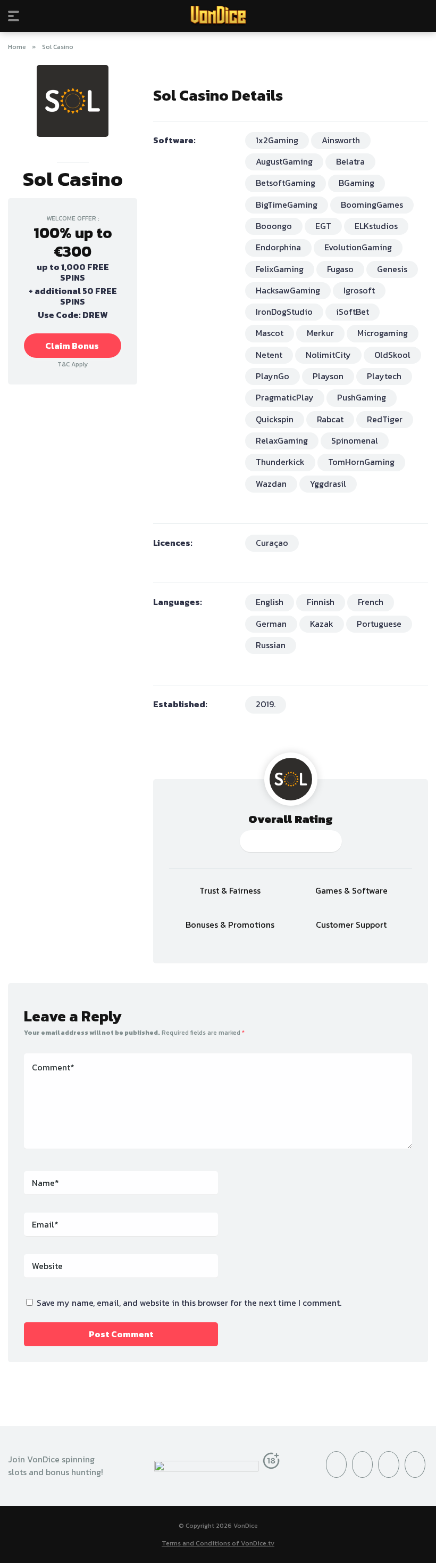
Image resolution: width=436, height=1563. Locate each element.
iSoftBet (352, 311)
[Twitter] (336, 1464)
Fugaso (340, 269)
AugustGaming (284, 161)
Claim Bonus (72, 345)
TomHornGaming (361, 461)
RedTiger (385, 419)
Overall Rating (290, 819)
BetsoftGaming (285, 182)
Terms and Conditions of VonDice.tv (218, 1543)
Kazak (321, 623)
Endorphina (278, 247)
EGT (323, 225)
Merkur (320, 332)
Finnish (320, 601)
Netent (269, 354)
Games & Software (351, 891)
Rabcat (330, 419)
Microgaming (382, 332)
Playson (328, 376)
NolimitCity (328, 354)
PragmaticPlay (285, 397)
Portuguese (379, 623)
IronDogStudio (284, 311)
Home (17, 47)
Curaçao (272, 542)
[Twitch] (415, 1464)
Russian (271, 645)
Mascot (269, 332)
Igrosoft (359, 290)
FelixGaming (280, 269)
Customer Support (351, 925)
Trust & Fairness (230, 891)
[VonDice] (218, 15)
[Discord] (388, 1464)
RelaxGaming (282, 440)
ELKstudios (376, 225)
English (269, 601)
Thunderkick (280, 461)
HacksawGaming (288, 290)
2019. (265, 704)
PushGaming (361, 397)
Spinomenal (354, 440)
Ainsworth (341, 140)
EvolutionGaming (358, 247)
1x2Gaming (277, 140)
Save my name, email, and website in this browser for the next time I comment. (189, 1302)
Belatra (350, 161)
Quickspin (275, 419)
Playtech (384, 376)
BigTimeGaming (286, 204)
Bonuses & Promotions (230, 925)
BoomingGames (372, 204)
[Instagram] (362, 1464)
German (271, 623)
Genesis (392, 269)
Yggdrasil (328, 483)
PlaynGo (272, 376)
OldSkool (392, 354)
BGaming (356, 182)
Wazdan (271, 483)
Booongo (274, 225)
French (370, 601)
